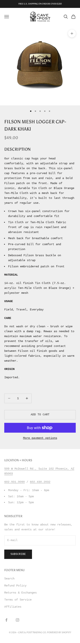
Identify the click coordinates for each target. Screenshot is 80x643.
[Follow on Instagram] (17, 620)
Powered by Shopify (59, 632)
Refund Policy (15, 585)
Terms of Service (18, 599)
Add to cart (40, 414)
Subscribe (18, 554)
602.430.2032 (40, 482)
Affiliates (12, 606)
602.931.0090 (14, 482)
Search (9, 578)
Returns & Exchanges (20, 592)
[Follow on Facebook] (6, 620)
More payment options (40, 438)
